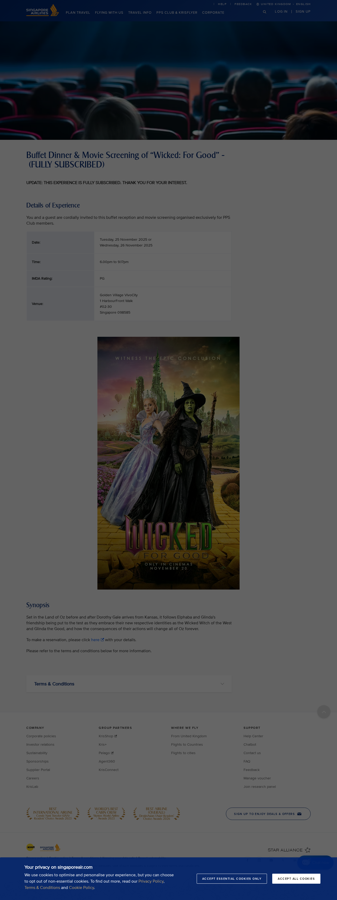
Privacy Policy (150, 881)
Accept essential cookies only (232, 879)
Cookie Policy (81, 887)
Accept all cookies (296, 879)
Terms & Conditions (42, 887)
